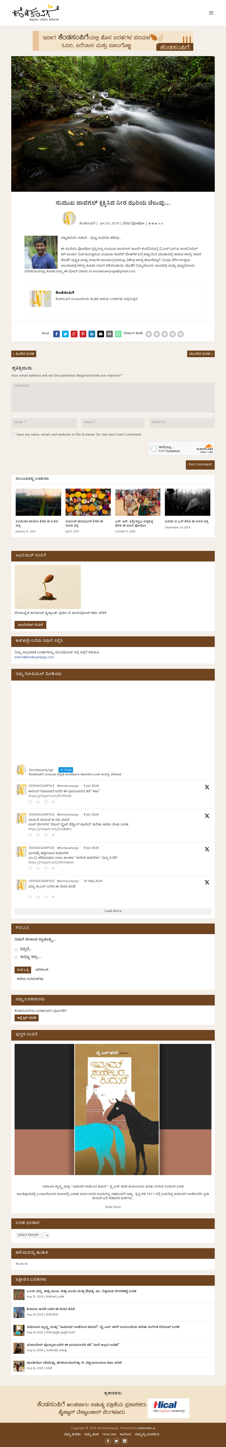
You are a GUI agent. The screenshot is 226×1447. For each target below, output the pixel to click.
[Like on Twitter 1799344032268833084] (47, 869)
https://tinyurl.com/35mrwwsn (51, 863)
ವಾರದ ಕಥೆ (51, 1350)
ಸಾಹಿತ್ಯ (63, 1350)
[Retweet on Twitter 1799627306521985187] (39, 803)
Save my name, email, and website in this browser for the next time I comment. (79, 435)
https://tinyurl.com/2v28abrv (50, 830)
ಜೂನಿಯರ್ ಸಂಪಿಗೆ (30, 625)
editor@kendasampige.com (34, 658)
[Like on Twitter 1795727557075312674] (47, 898)
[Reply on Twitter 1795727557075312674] (31, 898)
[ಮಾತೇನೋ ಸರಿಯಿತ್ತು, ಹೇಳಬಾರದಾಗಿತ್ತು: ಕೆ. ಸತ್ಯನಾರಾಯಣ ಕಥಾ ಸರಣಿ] (18, 1366)
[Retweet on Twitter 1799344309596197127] (39, 836)
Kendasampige (42, 787)
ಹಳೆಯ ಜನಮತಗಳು (30, 979)
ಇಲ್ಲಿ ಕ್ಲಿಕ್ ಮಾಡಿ (26, 1018)
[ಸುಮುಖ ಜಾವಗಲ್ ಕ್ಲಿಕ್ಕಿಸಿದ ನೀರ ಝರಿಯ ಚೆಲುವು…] (118, 334)
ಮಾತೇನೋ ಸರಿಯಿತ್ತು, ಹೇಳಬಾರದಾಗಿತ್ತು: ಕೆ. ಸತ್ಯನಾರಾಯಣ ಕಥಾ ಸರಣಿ (74, 1363)
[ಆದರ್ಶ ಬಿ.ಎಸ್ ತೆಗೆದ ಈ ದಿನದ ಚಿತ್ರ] (187, 502)
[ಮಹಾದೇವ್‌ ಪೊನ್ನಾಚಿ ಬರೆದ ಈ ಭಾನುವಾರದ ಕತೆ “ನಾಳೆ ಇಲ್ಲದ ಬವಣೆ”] (18, 1348)
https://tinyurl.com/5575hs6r (50, 797)
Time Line (109, 1435)
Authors (125, 1435)
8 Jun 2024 (91, 815)
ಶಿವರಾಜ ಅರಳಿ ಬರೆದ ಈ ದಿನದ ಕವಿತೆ (51, 1310)
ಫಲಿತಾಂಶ (42, 970)
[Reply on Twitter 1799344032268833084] (31, 869)
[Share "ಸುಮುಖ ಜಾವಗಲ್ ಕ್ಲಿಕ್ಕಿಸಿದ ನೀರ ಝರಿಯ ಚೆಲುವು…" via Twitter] (65, 334)
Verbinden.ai (146, 1429)
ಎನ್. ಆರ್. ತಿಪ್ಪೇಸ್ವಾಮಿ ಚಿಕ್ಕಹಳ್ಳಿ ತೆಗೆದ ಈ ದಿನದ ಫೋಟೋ (134, 524)
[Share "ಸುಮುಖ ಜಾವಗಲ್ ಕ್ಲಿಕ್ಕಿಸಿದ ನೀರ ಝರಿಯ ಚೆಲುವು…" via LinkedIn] (91, 334)
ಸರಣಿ (49, 1368)
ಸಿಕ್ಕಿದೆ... (26, 949)
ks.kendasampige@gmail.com (112, 272)
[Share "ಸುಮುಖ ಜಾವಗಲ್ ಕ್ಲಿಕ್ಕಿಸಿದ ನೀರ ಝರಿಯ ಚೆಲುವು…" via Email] (100, 334)
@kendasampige (68, 786)
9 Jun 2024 (91, 786)
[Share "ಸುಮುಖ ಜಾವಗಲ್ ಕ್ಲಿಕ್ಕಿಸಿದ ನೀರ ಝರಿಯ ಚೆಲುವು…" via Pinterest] (83, 334)
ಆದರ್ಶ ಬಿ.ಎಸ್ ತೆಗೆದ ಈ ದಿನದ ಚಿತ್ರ (187, 522)
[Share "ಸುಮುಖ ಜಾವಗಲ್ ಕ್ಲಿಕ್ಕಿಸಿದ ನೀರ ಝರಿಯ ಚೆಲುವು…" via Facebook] (56, 334)
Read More (113, 1208)
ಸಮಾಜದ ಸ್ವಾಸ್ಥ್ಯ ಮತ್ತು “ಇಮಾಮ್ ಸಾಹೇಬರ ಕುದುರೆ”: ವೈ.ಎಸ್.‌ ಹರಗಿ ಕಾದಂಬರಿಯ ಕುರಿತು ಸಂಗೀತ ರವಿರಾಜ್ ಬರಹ (113, 1187)
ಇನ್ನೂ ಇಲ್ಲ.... (30, 957)
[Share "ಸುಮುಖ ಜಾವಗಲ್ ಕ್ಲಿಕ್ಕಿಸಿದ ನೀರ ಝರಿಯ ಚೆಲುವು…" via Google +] (74, 334)
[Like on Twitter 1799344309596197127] (47, 836)
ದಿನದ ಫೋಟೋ (134, 224)
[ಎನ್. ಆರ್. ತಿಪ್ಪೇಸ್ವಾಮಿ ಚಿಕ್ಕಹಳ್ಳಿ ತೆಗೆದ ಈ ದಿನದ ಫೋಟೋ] (137, 502)
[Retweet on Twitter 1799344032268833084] (39, 869)
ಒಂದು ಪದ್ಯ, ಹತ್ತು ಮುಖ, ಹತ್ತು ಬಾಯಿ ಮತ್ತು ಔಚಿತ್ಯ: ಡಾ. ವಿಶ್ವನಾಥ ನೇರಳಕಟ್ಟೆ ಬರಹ (81, 1292)
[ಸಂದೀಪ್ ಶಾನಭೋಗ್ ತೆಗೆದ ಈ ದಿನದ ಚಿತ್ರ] (88, 502)
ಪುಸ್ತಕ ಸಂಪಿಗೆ (67, 1333)
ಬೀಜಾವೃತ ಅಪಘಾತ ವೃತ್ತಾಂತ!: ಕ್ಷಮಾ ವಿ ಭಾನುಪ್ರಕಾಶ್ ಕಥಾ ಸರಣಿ (60, 613)
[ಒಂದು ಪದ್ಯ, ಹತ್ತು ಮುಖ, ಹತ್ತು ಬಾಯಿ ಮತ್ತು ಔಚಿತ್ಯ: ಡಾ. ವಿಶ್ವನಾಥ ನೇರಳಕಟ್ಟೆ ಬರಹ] (18, 1294)
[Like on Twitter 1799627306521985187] (47, 803)
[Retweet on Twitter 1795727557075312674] (39, 898)
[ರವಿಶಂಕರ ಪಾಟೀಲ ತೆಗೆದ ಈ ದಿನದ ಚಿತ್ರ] (38, 502)
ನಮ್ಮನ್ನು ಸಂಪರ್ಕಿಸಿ (147, 1435)
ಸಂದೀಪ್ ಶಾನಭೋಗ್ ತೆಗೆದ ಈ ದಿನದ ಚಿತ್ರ (84, 524)
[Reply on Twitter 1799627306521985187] (31, 803)
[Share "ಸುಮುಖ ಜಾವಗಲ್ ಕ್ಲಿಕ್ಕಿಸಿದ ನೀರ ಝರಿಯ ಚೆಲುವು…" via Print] (109, 334)
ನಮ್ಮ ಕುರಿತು (72, 1435)
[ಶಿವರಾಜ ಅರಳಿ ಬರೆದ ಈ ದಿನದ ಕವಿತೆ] (18, 1312)
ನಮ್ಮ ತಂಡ (91, 1435)
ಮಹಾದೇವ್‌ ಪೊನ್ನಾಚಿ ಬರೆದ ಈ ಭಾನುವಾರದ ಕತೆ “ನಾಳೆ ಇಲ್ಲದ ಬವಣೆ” (73, 1345)
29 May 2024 (93, 882)
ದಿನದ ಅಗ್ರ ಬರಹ (55, 1297)
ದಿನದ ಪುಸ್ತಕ (52, 1333)
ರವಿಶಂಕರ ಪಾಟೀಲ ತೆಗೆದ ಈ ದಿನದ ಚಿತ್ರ (37, 524)
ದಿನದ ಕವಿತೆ (52, 1315)
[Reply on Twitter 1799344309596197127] (31, 836)
